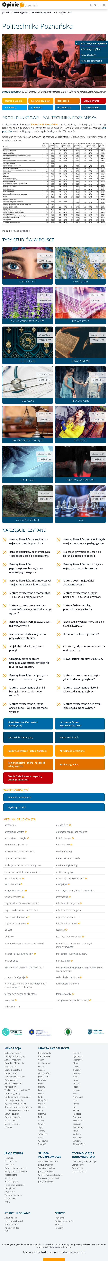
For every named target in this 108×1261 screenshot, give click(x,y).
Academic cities (11, 1224)
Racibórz (77, 1113)
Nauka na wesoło (12, 1124)
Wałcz (40, 1137)
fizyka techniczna (12, 896)
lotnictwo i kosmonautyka (68, 936)
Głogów (41, 1070)
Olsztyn (41, 1103)
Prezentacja (64, 107)
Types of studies (11, 1228)
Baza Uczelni (10, 1066)
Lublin (41, 1093)
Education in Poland (13, 1221)
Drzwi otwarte (91, 100)
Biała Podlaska (44, 1053)
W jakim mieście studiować (50, 1175)
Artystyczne (9, 1191)
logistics (8, 929)
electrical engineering (66, 865)
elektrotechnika (12, 884)
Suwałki (41, 1124)
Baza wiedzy (77, 1168)
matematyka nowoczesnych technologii (24, 943)
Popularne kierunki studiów (16, 1110)
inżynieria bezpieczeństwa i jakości (21, 903)
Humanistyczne (11, 1181)
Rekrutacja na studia (13, 1100)
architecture (10, 824)
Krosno (76, 1086)
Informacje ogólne (91, 49)
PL (91, 5)
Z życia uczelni (10, 1080)
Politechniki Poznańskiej (44, 124)
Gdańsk (41, 1066)
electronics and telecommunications (22, 872)
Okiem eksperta (79, 1171)
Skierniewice (78, 1120)
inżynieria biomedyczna (67, 903)
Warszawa (77, 1137)
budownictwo (63, 844)
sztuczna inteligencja (14, 977)
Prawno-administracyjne (15, 1168)
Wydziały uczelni (17, 807)
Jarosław (77, 1073)
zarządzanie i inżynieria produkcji (72, 1000)
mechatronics (11, 960)
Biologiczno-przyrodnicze (15, 1171)
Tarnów (41, 1130)
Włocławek (43, 1140)
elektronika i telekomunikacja (70, 878)
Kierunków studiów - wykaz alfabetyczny (23, 724)
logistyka (60, 929)
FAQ (6, 1231)
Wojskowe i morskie (13, 1195)
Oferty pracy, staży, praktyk (84, 1161)
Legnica (41, 1090)
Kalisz (75, 1076)
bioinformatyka (63, 838)
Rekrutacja (63, 100)
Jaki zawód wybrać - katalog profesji (27, 750)
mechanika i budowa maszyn (18, 953)
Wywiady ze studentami (15, 1103)
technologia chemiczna (67, 977)
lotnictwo (9, 936)
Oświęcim (42, 1107)
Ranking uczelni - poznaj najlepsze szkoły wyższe (26, 764)
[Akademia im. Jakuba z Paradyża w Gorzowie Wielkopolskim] (68, 1032)
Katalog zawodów (12, 1117)
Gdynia (76, 1066)
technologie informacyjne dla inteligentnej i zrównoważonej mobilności (25, 985)
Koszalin (77, 1083)
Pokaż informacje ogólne (14, 230)
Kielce (75, 1080)
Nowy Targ (43, 1100)
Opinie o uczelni (13, 100)
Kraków (41, 1086)
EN (95, 5)
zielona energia (12, 1006)
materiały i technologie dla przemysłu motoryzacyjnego (74, 945)
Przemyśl (42, 1113)
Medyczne (9, 1164)
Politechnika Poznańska (43, 12)
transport (9, 1000)
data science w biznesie (68, 858)
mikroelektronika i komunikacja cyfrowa (23, 967)
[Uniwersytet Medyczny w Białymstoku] (40, 1032)
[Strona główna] (20, 5)
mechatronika (63, 960)
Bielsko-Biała (44, 1056)
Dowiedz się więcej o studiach (18, 1107)
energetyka (61, 884)
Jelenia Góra (43, 1076)
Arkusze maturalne (12, 1059)
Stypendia (36, 107)
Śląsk (40, 1127)
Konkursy (59, 1228)
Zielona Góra (79, 1144)
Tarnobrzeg (78, 1127)
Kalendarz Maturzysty (14, 1063)
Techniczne (9, 1158)
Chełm (41, 1059)
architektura (62, 824)
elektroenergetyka (65, 872)
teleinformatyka (64, 993)
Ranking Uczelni (11, 1073)
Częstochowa (44, 1063)
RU (99, 5)
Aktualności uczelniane (14, 1076)
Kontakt (58, 1224)
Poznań (76, 1110)
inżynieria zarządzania (15, 923)
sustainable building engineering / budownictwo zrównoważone (79, 969)
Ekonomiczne (10, 1161)
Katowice (42, 1080)
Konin (40, 1083)
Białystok (77, 1053)
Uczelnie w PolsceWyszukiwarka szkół (70, 724)
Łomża (76, 1093)
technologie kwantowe (67, 983)
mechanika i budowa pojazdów (71, 953)
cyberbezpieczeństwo (15, 858)
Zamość (42, 1144)
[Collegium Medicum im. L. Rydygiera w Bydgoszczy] (12, 1033)
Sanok (41, 1120)
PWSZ (7, 1201)
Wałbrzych (77, 1134)
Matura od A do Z (69, 737)
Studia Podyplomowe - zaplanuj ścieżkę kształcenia (25, 778)
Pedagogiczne (10, 1174)
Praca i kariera (10, 1120)
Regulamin (59, 1217)
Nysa (75, 1100)
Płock (40, 1110)
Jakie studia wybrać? (13, 1083)
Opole (76, 1103)
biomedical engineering (15, 844)
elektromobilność (13, 878)
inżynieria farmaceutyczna (69, 910)
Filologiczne (9, 1188)
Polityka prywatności (64, 1221)
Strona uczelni (91, 107)
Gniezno (77, 1070)
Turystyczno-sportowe (14, 1185)
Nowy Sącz (78, 1097)
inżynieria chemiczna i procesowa (21, 910)
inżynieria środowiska (66, 923)
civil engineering (64, 851)
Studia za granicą (69, 764)
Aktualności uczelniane (72, 750)
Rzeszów (77, 1117)
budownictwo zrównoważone (19, 851)
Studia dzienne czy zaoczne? (17, 1097)
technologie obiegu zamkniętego (20, 993)
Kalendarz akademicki (19, 797)
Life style (8, 1127)
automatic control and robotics (71, 831)
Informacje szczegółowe (94, 43)
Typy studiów (88, 54)
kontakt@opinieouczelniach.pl (56, 1247)
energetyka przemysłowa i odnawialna (75, 890)
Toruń (75, 1130)
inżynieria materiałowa (15, 917)
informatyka (62, 896)
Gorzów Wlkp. (44, 1073)
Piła (74, 1107)
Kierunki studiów (40, 100)
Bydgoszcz (78, 1056)
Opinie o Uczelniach (13, 1070)
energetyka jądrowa (14, 890)
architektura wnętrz (14, 831)
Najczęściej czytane (91, 60)
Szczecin (77, 1124)
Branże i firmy (78, 1164)
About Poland (10, 1217)
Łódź (40, 1097)
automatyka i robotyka (15, 838)
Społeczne (9, 1178)
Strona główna (21, 12)
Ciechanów (78, 1059)
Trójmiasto (43, 1134)
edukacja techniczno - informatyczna (22, 865)
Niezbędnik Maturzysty (20, 737)
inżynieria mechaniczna (67, 917)
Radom (41, 1117)
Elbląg (75, 1063)
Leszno (76, 1090)
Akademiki (10, 107)
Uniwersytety (10, 1198)
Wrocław (77, 1140)
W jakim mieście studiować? (17, 1090)
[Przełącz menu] (77, 43)
